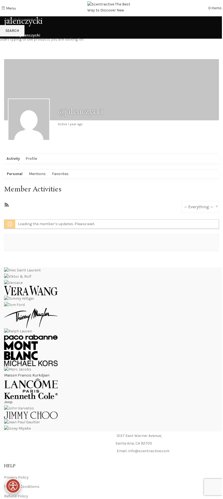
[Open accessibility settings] (13, 486)
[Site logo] (111, 7)
